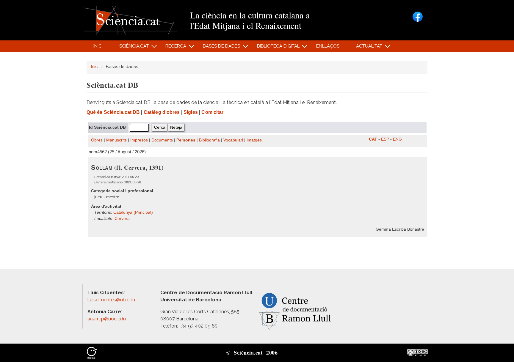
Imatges (254, 140)
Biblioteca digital (275, 47)
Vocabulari (233, 140)
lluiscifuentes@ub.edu (111, 300)
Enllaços (327, 46)
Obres (97, 140)
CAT (373, 139)
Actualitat (366, 47)
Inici (98, 46)
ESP (385, 139)
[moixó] (92, 352)
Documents (162, 140)
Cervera (122, 218)
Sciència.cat (130, 47)
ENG (397, 139)
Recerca (173, 47)
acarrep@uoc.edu (106, 319)
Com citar (212, 112)
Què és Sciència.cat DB (113, 112)
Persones (185, 140)
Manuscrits (116, 140)
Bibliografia (209, 140)
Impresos (139, 140)
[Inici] (130, 20)
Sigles (191, 112)
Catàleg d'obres (162, 112)
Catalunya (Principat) (133, 212)
